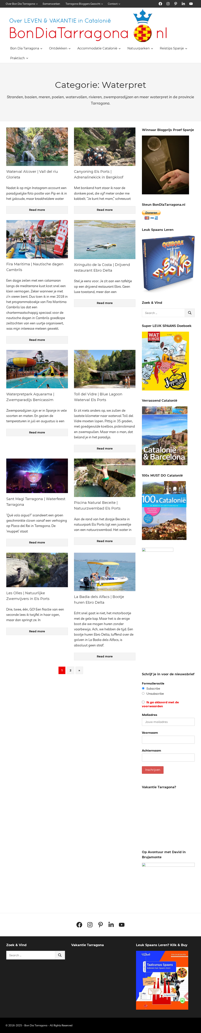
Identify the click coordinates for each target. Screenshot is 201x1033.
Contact (113, 3)
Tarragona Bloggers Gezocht (83, 3)
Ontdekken (58, 48)
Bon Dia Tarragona (24, 48)
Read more (37, 210)
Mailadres (149, 715)
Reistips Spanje (172, 48)
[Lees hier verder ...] (89, 12)
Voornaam (150, 732)
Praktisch (17, 58)
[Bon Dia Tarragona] (168, 291)
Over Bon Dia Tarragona (20, 3)
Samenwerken (51, 3)
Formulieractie (153, 683)
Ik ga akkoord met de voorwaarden (160, 704)
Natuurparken (138, 48)
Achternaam (151, 750)
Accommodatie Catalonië (97, 48)
